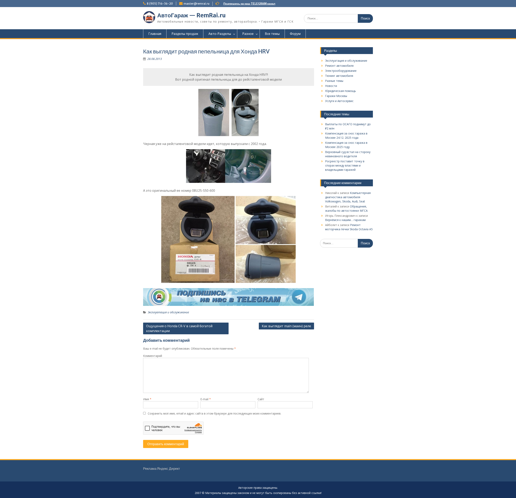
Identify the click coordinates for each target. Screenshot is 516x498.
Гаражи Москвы (336, 96)
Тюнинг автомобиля (339, 76)
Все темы (272, 33)
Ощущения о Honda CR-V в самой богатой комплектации (179, 328)
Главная (154, 33)
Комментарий (152, 356)
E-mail (205, 399)
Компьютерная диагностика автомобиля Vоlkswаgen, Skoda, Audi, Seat (348, 197)
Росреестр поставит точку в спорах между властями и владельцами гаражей (344, 165)
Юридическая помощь (340, 91)
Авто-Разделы (219, 33)
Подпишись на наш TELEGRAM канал (249, 3)
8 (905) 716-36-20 (160, 3)
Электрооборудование (341, 71)
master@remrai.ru (196, 3)
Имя (147, 399)
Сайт (261, 399)
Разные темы (334, 81)
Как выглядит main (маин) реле (286, 326)
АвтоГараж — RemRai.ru (191, 15)
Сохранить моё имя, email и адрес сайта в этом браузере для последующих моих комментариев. (214, 413)
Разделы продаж (185, 33)
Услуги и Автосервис (339, 101)
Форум (295, 33)
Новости (331, 86)
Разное (248, 33)
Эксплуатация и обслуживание (168, 312)
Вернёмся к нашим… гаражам (345, 220)
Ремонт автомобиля (339, 66)
